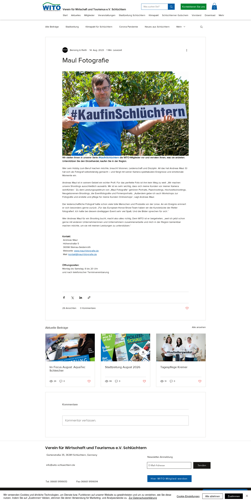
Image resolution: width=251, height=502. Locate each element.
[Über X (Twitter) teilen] (72, 297)
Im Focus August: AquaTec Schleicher (67, 368)
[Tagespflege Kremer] (181, 347)
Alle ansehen (199, 327)
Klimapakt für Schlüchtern (99, 26)
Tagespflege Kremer (173, 367)
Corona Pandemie (128, 26)
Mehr (179, 26)
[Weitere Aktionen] (187, 50)
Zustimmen (234, 496)
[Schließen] (247, 496)
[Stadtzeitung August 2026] (125, 347)
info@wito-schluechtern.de (60, 464)
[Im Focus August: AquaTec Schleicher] (70, 347)
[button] (214, 6)
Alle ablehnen (212, 496)
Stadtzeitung (72, 26)
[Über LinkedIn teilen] (80, 297)
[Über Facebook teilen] (64, 297)
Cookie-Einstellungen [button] (188, 496)
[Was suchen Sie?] (171, 7)
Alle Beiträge (52, 26)
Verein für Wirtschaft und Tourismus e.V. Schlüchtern (94, 9)
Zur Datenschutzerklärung (143, 497)
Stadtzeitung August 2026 (122, 367)
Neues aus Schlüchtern (157, 26)
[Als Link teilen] (89, 297)
